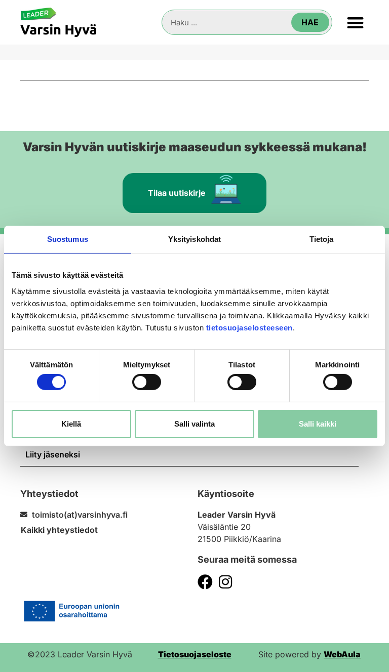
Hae (310, 22)
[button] (355, 22)
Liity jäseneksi (52, 454)
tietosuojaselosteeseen (249, 327)
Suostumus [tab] (67, 239)
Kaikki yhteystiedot (59, 530)
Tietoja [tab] (321, 239)
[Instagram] (225, 582)
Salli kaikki (317, 423)
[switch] (146, 382)
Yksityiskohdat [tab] (194, 239)
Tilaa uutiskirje (177, 193)
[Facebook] (205, 582)
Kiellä (71, 423)
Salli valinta (194, 423)
